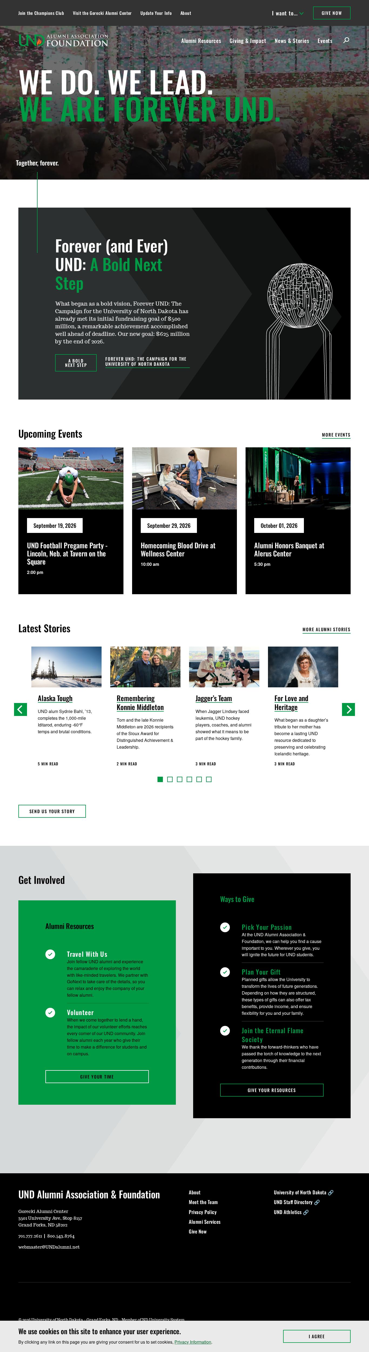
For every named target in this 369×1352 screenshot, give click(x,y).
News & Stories (292, 40)
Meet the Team (203, 1201)
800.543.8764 (61, 1236)
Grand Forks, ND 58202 (42, 1225)
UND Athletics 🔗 (291, 1211)
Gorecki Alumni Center (43, 1211)
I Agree (330, 1336)
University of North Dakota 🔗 (304, 1192)
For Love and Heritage (291, 703)
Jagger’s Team (214, 698)
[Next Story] (348, 709)
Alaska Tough (55, 698)
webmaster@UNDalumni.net (49, 1247)
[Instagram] (35, 1263)
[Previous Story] (20, 709)
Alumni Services (205, 1221)
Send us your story (52, 811)
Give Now (332, 13)
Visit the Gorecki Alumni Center (102, 13)
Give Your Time (97, 1076)
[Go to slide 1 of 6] (160, 779)
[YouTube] (22, 1263)
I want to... (285, 13)
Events (325, 40)
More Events (336, 435)
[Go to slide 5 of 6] (199, 779)
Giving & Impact (248, 40)
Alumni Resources (201, 40)
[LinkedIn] (61, 1263)
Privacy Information (193, 1342)
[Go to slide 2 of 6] (170, 779)
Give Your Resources (272, 1090)
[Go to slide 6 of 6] (209, 779)
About (185, 13)
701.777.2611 (30, 1236)
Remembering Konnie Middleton (140, 703)
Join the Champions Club (41, 13)
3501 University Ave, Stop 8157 (50, 1218)
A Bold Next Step (76, 362)
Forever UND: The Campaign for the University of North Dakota (146, 361)
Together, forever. (37, 162)
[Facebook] (48, 1263)
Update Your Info (156, 13)
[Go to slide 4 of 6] (189, 779)
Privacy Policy (203, 1211)
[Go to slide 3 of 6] (179, 779)
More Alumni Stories (326, 630)
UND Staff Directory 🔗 (297, 1201)
